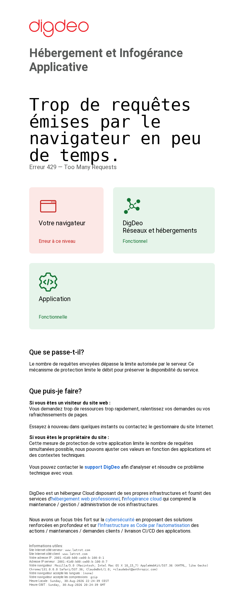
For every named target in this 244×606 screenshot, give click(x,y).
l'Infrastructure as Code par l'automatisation (144, 525)
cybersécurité (119, 519)
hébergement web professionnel (85, 499)
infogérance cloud (143, 499)
